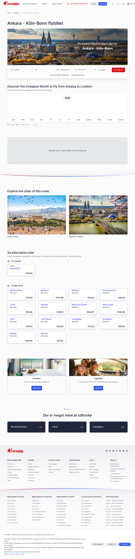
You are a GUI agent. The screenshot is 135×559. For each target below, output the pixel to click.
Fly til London (85, 500)
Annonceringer (94, 469)
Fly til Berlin (60, 520)
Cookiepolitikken (115, 473)
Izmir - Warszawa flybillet (113, 506)
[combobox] (22, 70)
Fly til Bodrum (11, 511)
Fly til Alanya (11, 506)
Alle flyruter (31, 477)
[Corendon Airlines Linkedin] (120, 451)
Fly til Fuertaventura (38, 517)
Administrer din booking (14, 469)
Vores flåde (93, 464)
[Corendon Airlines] (11, 3)
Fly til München (61, 509)
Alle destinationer (19, 427)
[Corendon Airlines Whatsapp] (127, 451)
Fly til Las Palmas (37, 514)
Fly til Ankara (11, 509)
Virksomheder (94, 472)
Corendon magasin (33, 472)
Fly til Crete (35, 500)
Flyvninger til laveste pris (79, 4)
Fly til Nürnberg (61, 503)
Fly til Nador (84, 509)
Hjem (9, 13)
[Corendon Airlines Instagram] (106, 451)
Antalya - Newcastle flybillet (114, 503)
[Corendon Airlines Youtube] (113, 451)
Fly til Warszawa (86, 520)
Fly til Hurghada (86, 511)
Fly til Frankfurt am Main (64, 525)
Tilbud (54, 427)
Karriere (92, 475)
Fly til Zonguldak (12, 522)
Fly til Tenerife (36, 520)
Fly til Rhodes (36, 503)
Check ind (103, 3)
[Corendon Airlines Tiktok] (123, 451)
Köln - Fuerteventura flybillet (114, 525)
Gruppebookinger (12, 475)
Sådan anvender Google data (14, 554)
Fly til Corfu (35, 509)
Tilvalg (9, 472)
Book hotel (36, 388)
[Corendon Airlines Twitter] (110, 451)
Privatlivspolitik (114, 481)
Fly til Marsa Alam (86, 517)
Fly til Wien (84, 525)
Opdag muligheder (33, 466)
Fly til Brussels (85, 522)
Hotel (9, 480)
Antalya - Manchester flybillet (115, 500)
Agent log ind (73, 466)
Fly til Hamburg (61, 522)
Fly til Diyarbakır (12, 517)
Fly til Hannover (61, 514)
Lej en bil (98, 388)
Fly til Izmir (10, 503)
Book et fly (10, 464)
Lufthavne (31, 475)
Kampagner (98, 427)
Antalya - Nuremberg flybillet (114, 509)
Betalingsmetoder (74, 472)
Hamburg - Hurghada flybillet (114, 520)
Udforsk (44, 4)
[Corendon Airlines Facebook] (116, 451)
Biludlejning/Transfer (13, 477)
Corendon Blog (94, 477)
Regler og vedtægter (55, 469)
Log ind (93, 3)
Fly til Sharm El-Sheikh (88, 514)
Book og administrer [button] (30, 4)
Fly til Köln (60, 500)
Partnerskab (72, 464)
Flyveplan (31, 480)
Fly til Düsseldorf (62, 506)
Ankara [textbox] (16, 70)
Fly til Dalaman (11, 514)
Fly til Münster (61, 511)
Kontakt (51, 472)
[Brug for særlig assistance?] (112, 4)
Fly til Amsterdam (86, 506)
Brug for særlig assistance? (59, 75)
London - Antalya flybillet (113, 514)
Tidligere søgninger (78, 75)
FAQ (50, 466)
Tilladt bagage (53, 464)
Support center (57, 4)
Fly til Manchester (86, 503)
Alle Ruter (16, 13)
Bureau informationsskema (77, 469)
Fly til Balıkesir (11, 520)
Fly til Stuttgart (61, 517)
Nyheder (92, 466)
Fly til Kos (35, 506)
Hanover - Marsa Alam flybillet (115, 517)
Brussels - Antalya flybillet (114, 511)
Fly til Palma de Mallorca (39, 511)
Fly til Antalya (11, 500)
